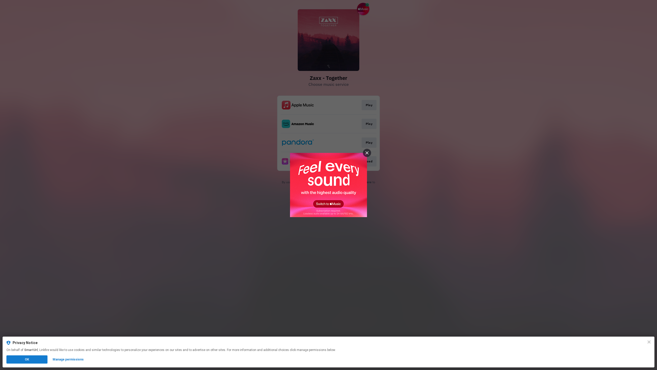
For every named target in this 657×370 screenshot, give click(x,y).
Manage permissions (68, 359)
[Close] (649, 342)
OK (27, 359)
